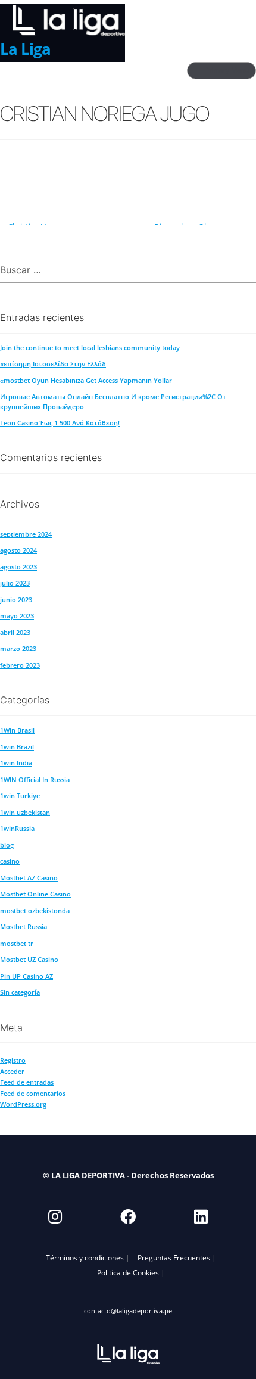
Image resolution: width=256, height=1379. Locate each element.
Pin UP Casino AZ (26, 976)
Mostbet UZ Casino (29, 959)
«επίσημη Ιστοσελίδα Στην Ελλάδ (53, 363)
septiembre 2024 (26, 534)
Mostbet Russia (23, 926)
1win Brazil (17, 746)
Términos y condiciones (85, 1257)
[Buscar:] (128, 270)
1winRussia (17, 828)
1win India (16, 762)
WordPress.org (23, 1104)
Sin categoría (20, 992)
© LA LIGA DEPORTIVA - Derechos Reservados (128, 1175)
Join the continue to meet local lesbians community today (90, 347)
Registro (13, 1060)
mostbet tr (16, 943)
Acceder (12, 1071)
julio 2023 (15, 582)
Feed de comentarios (32, 1093)
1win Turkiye (20, 795)
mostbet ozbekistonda (35, 910)
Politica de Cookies (128, 1272)
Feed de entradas (27, 1082)
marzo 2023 (18, 648)
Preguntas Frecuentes (174, 1257)
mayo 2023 (17, 615)
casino (10, 861)
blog (7, 845)
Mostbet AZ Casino (29, 877)
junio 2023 (16, 599)
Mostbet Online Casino (35, 893)
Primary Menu (227, 70)
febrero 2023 (20, 665)
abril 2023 (15, 632)
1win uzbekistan (25, 812)
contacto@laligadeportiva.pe (128, 1310)
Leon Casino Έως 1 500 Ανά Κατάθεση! (60, 422)
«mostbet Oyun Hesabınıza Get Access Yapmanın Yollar (86, 380)
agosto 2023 (18, 566)
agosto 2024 (18, 550)
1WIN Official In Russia (35, 779)
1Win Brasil (17, 730)
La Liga (25, 49)
